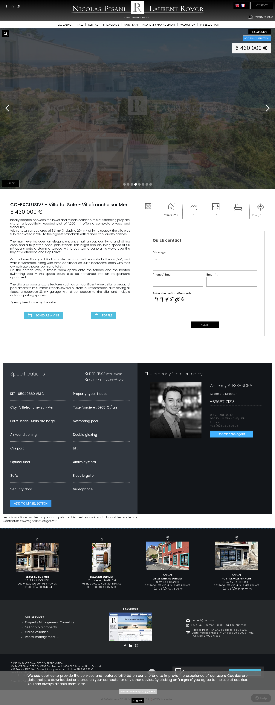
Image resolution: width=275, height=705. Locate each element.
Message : (160, 252)
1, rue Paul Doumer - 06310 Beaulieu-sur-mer (218, 625)
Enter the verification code (172, 293)
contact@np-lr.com (204, 620)
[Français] (243, 5)
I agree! (137, 700)
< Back (11, 183)
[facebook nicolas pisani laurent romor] (130, 626)
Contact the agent (231, 434)
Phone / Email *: (164, 274)
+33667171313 (222, 402)
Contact (262, 5)
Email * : (212, 274)
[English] (237, 5)
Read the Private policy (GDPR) (137, 691)
